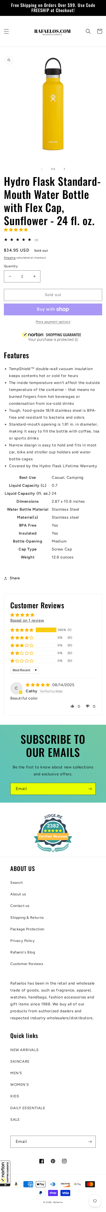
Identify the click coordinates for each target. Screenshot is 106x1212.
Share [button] (15, 578)
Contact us (20, 906)
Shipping (10, 257)
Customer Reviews (26, 964)
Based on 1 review (27, 620)
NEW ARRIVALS (24, 1050)
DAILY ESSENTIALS (27, 1108)
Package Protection (27, 929)
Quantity (11, 266)
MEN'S (16, 1073)
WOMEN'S (19, 1084)
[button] (5, 1173)
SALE (15, 1119)
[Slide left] (41, 169)
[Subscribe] (89, 789)
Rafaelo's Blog (22, 952)
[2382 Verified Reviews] (53, 853)
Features (16, 355)
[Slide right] (64, 169)
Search (16, 882)
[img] (38, 685)
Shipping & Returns (27, 917)
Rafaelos (58, 1202)
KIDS (14, 1096)
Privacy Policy (22, 941)
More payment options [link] (53, 322)
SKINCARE (20, 1061)
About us (18, 894)
